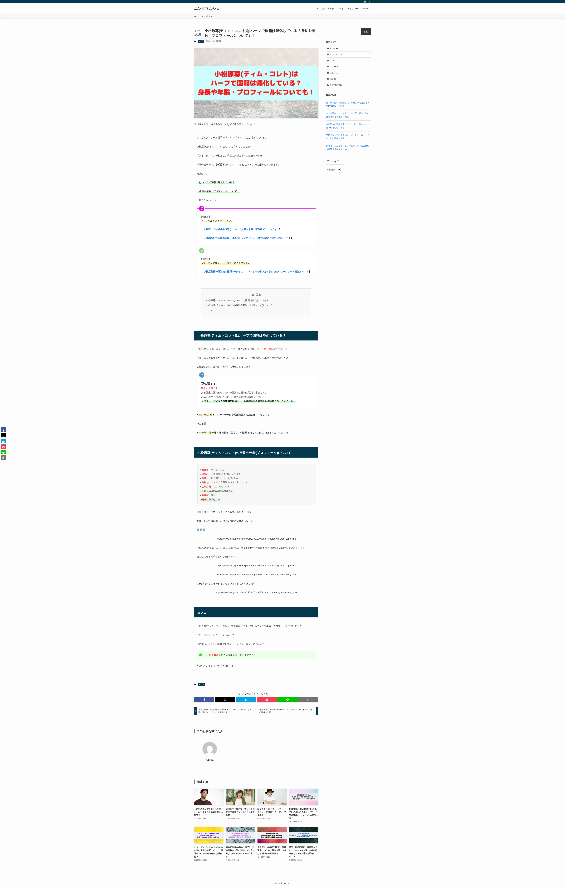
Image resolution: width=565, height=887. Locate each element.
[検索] (369, 1)
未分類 (200, 41)
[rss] (365, 1)
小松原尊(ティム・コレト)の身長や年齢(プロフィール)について (239, 305)
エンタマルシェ (207, 8)
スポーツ (334, 66)
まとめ (209, 310)
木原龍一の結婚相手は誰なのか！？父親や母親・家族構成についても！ (241, 229)
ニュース (334, 73)
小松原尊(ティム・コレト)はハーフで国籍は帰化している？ (237, 300)
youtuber (334, 48)
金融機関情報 (336, 85)
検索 (366, 31)
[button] (204, 699)
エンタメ (334, 60)
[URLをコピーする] (308, 699)
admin (210, 760)
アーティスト (336, 54)
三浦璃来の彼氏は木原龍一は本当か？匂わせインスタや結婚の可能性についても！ (247, 238)
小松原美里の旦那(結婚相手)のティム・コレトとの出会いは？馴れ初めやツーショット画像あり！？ (256, 271)
